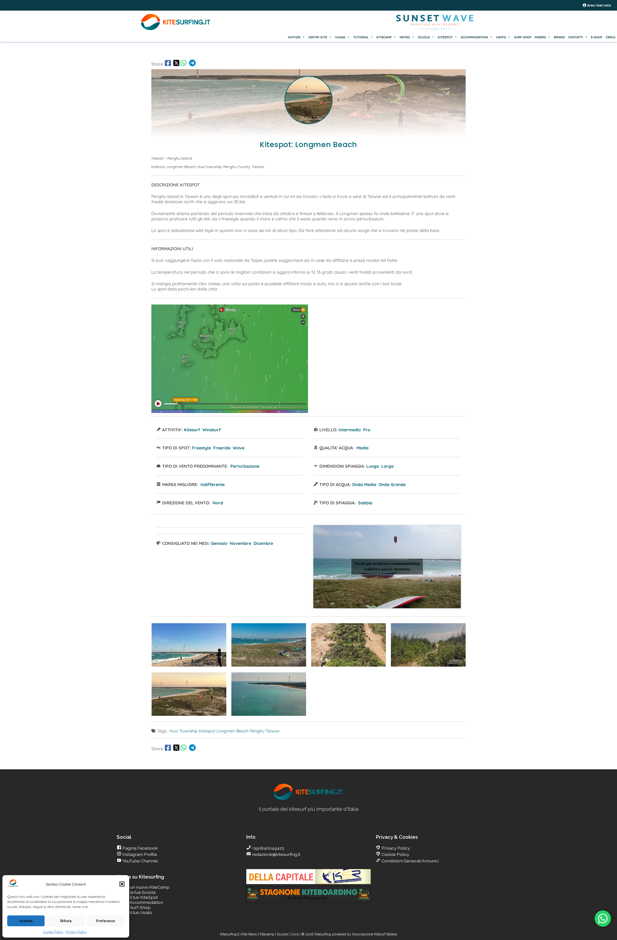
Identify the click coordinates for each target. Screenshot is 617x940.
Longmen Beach (232, 730)
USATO (501, 37)
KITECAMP (384, 37)
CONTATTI (575, 37)
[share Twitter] (176, 64)
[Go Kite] (176, 29)
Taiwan (273, 730)
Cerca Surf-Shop (134, 907)
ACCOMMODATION (474, 37)
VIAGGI (340, 37)
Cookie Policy (53, 932)
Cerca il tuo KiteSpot (137, 897)
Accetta (26, 921)
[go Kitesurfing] (189, 665)
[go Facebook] (168, 64)
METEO (405, 37)
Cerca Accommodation (140, 902)
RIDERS (540, 37)
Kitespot (207, 730)
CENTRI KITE (317, 37)
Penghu (257, 730)
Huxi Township (183, 730)
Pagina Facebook (139, 848)
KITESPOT (445, 37)
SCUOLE (424, 37)
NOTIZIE (294, 37)
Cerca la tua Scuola (136, 892)
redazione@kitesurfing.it (275, 854)
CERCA (610, 37)
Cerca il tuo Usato (134, 912)
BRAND (559, 37)
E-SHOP (596, 37)
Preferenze (105, 921)
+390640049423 (267, 848)
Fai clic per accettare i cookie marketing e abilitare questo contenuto (387, 566)
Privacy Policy (76, 932)
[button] (122, 884)
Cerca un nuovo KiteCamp (143, 887)
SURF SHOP (522, 37)
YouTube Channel (139, 860)
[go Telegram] (192, 64)
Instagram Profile (139, 854)
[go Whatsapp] (184, 64)
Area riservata (598, 5)
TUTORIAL (361, 37)
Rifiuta (66, 921)
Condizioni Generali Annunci (409, 860)
